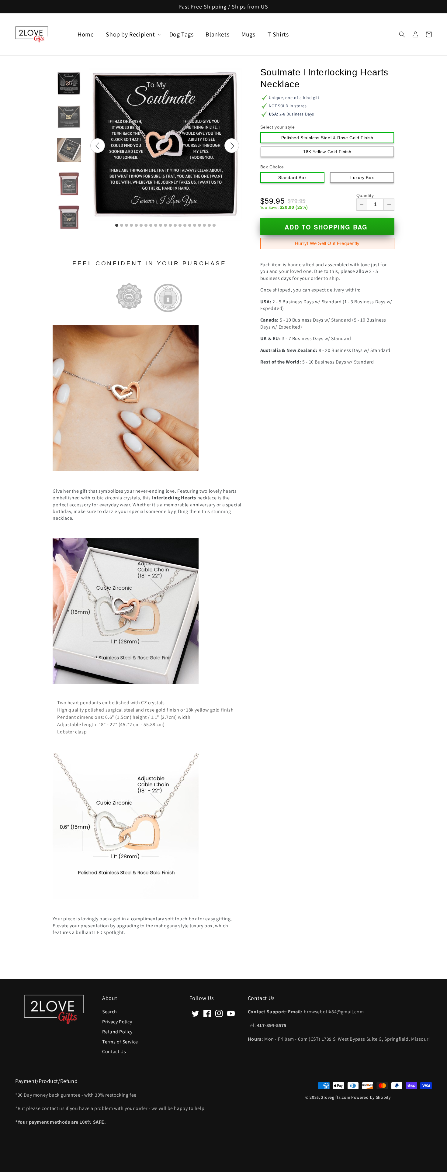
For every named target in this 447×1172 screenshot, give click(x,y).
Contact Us (114, 1051)
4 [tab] (131, 225)
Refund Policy (117, 1031)
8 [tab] (150, 225)
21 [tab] (214, 225)
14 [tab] (180, 225)
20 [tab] (209, 225)
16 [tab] (189, 225)
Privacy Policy (117, 1021)
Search (109, 1011)
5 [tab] (136, 225)
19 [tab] (204, 225)
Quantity (365, 195)
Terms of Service (120, 1041)
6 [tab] (141, 225)
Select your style (277, 127)
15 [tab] (184, 225)
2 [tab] (121, 225)
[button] (402, 34)
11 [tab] (165, 225)
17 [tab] (194, 225)
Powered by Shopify (371, 1097)
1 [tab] (116, 225)
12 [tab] (170, 225)
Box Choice (272, 166)
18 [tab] (199, 225)
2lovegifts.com (335, 1097)
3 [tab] (126, 225)
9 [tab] (155, 225)
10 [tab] (160, 225)
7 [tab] (146, 225)
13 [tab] (175, 225)
